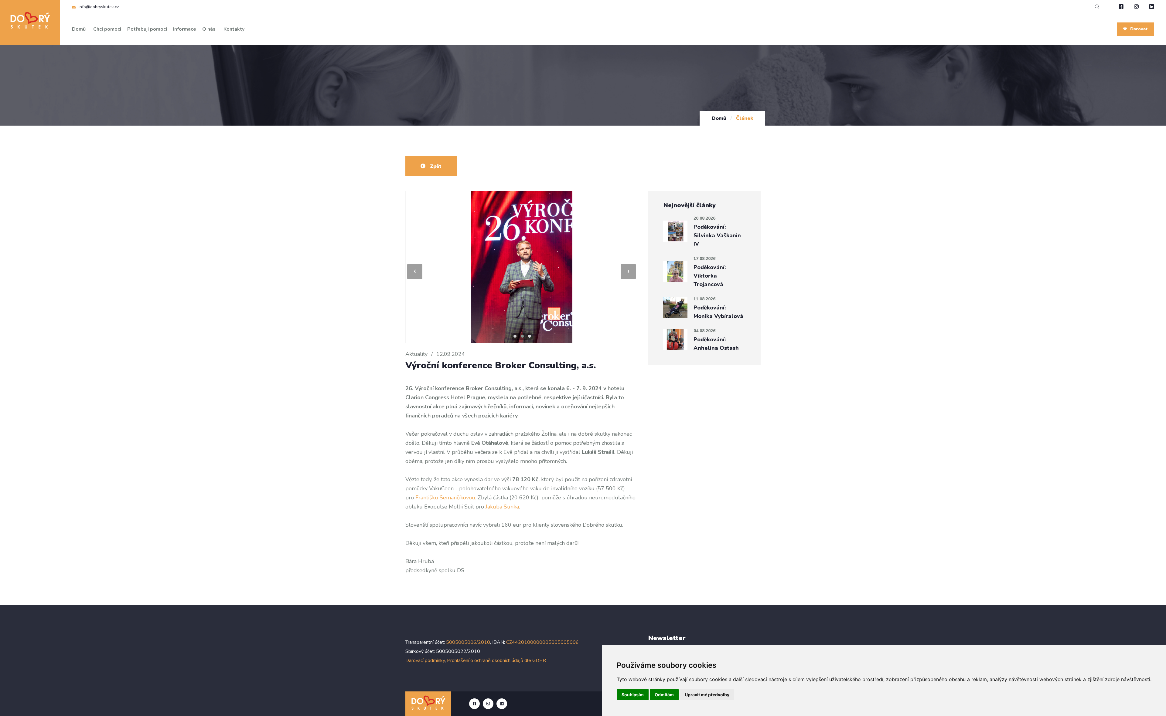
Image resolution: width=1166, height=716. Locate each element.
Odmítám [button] (664, 694)
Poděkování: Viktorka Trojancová (710, 276)
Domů (79, 29)
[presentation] (414, 271)
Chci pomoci (107, 29)
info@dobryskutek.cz (99, 7)
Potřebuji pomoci (147, 29)
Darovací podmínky (425, 660)
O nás (209, 29)
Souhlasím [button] (633, 694)
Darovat (1138, 29)
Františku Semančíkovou (445, 497)
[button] (515, 336)
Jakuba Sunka (502, 506)
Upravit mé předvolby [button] (707, 694)
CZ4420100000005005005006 (542, 642)
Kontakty (233, 29)
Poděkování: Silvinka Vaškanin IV (717, 235)
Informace (184, 29)
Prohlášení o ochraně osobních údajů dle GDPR (496, 660)
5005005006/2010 (468, 642)
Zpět (435, 166)
